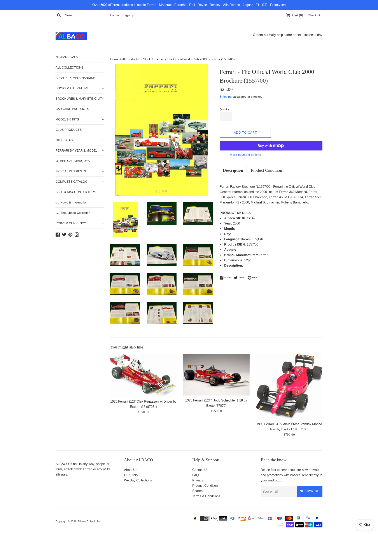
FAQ (195, 475)
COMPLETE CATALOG (80, 181)
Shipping (226, 96)
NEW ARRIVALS (80, 57)
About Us (130, 470)
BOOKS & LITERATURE (80, 88)
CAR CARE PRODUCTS (72, 109)
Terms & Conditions (206, 496)
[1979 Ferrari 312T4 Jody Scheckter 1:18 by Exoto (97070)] (216, 375)
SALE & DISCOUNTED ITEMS (76, 192)
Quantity (224, 109)
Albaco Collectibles (89, 521)
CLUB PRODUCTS (80, 129)
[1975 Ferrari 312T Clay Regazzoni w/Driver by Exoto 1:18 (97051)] (143, 375)
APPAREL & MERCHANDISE (80, 78)
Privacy (197, 480)
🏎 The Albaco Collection (73, 212)
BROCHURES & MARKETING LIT (80, 98)
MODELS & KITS (80, 119)
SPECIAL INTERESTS (80, 171)
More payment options (245, 154)
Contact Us (200, 470)
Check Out (315, 15)
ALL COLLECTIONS (69, 67)
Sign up (129, 15)
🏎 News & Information (72, 202)
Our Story (131, 475)
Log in (114, 15)
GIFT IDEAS (80, 140)
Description (233, 170)
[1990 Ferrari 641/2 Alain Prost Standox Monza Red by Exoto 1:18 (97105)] (289, 386)
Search (197, 491)
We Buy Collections (138, 480)
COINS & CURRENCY (80, 223)
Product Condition (266, 170)
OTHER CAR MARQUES (80, 161)
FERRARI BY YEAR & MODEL (80, 150)
